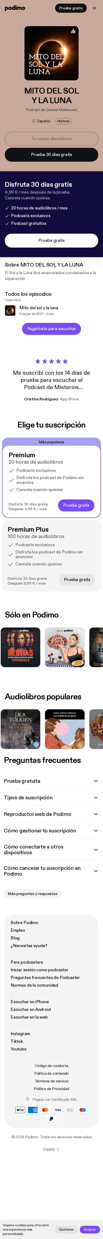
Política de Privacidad (51, 1088)
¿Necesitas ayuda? (29, 946)
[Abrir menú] (94, 8)
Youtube (19, 1049)
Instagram (20, 1034)
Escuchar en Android (31, 1009)
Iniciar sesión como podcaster (40, 970)
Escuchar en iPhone (30, 1002)
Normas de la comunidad (34, 985)
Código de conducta (51, 1065)
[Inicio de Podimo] (15, 8)
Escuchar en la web (29, 1017)
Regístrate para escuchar (51, 329)
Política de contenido (51, 1073)
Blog (15, 938)
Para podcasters (27, 962)
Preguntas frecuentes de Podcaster (45, 977)
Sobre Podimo (24, 922)
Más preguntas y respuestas (32, 893)
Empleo (18, 930)
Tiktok (17, 1041)
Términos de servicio (52, 1081)
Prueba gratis (71, 8)
